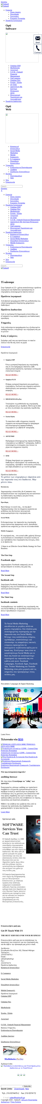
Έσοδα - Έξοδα (6, 1013)
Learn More (5, 812)
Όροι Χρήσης (16, 1102)
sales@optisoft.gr (17, 1097)
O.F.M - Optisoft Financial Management (16, 1025)
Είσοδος (4, 2)
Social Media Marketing (10, 979)
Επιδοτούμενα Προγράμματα (12, 1030)
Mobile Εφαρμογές (8, 990)
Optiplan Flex (6, 1002)
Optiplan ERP (6, 996)
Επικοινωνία (5, 347)
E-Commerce (6, 973)
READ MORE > (12, 375)
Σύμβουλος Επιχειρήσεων (10, 1042)
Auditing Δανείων (7, 1036)
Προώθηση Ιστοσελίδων (10, 985)
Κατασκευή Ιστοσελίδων (10, 968)
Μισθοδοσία (5, 1008)
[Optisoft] (5, 4)
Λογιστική (5, 1019)
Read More (5, 571)
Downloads (19, 1088)
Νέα (27, 1088)
